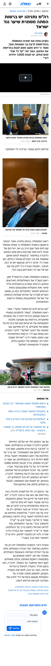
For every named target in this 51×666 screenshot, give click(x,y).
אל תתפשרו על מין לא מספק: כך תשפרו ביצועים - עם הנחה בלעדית (24, 429)
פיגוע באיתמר (42, 590)
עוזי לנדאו (44, 594)
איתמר (34, 587)
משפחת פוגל (33, 594)
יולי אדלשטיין (13, 590)
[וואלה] (25, 3)
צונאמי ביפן (31, 590)
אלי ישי (23, 590)
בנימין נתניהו (43, 587)
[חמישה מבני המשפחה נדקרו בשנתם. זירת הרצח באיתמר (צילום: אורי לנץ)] (25, 372)
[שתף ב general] (4, 3)
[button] (39, 4)
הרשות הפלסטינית (23, 587)
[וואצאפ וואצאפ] (10, 3)
